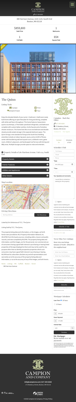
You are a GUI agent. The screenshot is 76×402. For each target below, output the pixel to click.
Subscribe (64, 285)
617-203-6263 (39, 14)
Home (3, 264)
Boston (27, 264)
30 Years (65, 300)
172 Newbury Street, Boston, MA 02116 (38, 385)
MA (15, 264)
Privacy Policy (60, 222)
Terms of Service (60, 232)
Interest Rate (57, 324)
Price (55, 310)
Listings (9, 264)
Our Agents (66, 132)
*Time (55, 168)
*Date (55, 161)
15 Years (59, 304)
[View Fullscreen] (4, 194)
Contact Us (57, 132)
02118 (34, 264)
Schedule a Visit (69, 141)
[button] (6, 78)
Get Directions (41, 215)
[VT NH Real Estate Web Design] (38, 394)
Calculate (64, 332)
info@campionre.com (32, 382)
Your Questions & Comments (62, 176)
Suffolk (20, 264)
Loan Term (57, 300)
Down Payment (58, 317)
